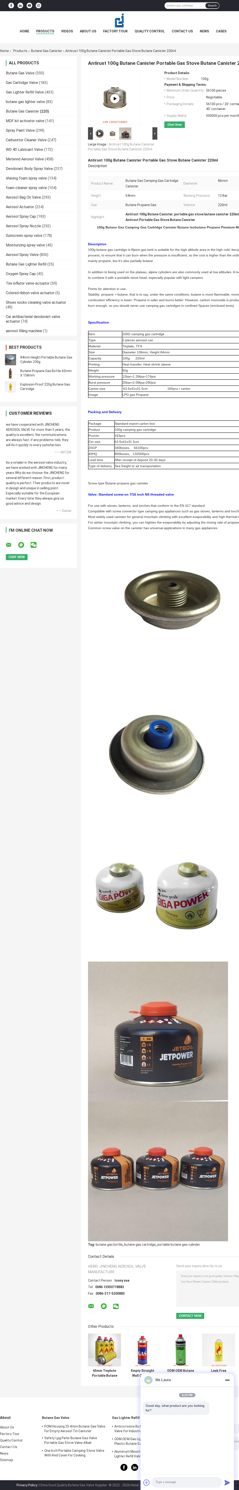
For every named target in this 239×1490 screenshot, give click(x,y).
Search (212, 5)
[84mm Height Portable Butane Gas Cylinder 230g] (10, 359)
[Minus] (227, 1380)
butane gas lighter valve (25, 102)
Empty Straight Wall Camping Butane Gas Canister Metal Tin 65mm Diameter (142, 1373)
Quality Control (150, 31)
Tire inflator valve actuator (27, 283)
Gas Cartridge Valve (22, 82)
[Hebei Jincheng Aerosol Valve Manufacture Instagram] (38, 6)
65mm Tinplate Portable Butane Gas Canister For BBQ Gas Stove (104, 1373)
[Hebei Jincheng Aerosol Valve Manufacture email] (12, 545)
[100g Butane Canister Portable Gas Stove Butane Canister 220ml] (115, 98)
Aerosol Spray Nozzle (23, 226)
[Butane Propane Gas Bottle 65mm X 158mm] (10, 373)
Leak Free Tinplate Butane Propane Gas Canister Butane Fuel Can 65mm (218, 1373)
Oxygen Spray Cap (21, 274)
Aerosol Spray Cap (21, 216)
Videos (67, 31)
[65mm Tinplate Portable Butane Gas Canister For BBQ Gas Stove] (104, 1350)
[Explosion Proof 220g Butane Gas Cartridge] (10, 386)
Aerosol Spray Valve (22, 254)
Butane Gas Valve (20, 73)
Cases (221, 31)
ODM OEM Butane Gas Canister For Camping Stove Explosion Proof (180, 1373)
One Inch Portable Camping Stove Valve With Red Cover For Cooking (74, 1453)
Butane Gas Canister (46, 51)
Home (24, 31)
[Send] (227, 1482)
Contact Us (182, 31)
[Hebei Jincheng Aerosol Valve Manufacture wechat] (36, 545)
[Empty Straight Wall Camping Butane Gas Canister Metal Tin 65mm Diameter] (142, 1350)
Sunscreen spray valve (24, 235)
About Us (88, 31)
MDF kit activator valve (25, 121)
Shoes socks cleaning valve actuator (36, 302)
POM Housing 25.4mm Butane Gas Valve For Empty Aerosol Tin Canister (74, 1428)
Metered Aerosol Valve (25, 159)
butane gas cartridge (140, 1244)
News (204, 31)
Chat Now (174, 124)
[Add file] (146, 1482)
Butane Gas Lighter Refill (26, 264)
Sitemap (6, 1460)
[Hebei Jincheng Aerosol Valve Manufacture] (119, 21)
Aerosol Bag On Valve (23, 197)
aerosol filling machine (24, 331)
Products (45, 31)
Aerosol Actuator (20, 207)
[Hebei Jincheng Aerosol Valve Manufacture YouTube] (29, 6)
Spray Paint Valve (20, 130)
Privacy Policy (27, 1485)
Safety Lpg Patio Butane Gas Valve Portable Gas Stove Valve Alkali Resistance (70, 1441)
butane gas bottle (109, 1244)
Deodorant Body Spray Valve (29, 168)
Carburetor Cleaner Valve (26, 140)
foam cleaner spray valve (26, 188)
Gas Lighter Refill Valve (25, 92)
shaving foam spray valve (26, 178)
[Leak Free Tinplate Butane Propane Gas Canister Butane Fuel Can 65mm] (218, 1350)
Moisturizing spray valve (25, 245)
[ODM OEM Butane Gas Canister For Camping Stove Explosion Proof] (180, 1350)
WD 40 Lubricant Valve (24, 149)
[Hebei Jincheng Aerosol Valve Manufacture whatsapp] (24, 545)
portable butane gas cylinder (178, 1244)
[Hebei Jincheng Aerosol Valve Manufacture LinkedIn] (20, 6)
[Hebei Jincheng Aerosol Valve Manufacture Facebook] (11, 6)
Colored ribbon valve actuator (30, 293)
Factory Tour (115, 31)
